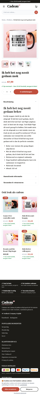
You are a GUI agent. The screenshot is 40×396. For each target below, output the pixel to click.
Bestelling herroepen (8, 351)
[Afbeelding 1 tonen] (5, 64)
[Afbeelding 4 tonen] (28, 64)
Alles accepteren (10, 389)
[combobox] (20, 12)
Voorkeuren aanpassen (20, 393)
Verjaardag (5, 327)
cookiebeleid (23, 385)
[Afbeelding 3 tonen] (20, 64)
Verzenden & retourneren (20, 183)
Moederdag (5, 330)
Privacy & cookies (7, 360)
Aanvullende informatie (20, 176)
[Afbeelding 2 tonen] (12, 64)
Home (3, 20)
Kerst (3, 336)
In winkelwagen (26, 92)
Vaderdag (5, 333)
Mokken (9, 20)
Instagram (13, 318)
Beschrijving (20, 102)
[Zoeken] (36, 12)
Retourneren (6, 348)
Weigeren (29, 389)
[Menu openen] (4, 6)
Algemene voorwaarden (9, 357)
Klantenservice (6, 345)
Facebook (5, 318)
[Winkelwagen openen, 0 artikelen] (36, 6)
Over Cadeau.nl (6, 354)
